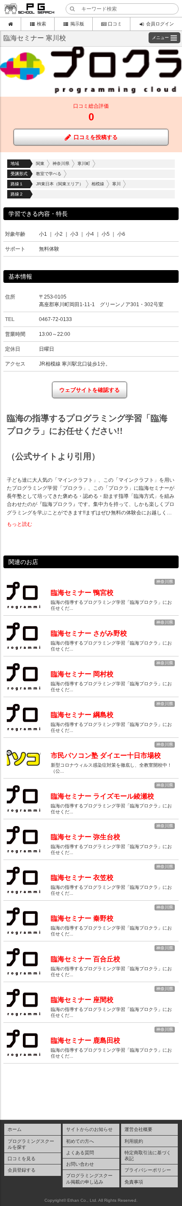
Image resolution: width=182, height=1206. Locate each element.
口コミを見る (22, 1158)
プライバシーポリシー (147, 1169)
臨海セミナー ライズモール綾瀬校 (102, 796)
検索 (41, 23)
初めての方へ (80, 1141)
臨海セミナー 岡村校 (82, 674)
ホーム (15, 1129)
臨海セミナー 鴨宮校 (82, 592)
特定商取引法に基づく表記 (147, 1155)
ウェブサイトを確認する (89, 390)
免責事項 (133, 1181)
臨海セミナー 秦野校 (82, 918)
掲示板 (77, 23)
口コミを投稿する (96, 137)
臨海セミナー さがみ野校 (89, 633)
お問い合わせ (80, 1164)
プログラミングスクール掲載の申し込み (89, 1178)
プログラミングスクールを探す (31, 1144)
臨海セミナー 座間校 (82, 999)
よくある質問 (80, 1152)
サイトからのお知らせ (89, 1129)
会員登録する (22, 1169)
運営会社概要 (138, 1129)
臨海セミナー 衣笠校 (82, 877)
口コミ (115, 23)
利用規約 (133, 1141)
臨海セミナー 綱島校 (82, 714)
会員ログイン (160, 23)
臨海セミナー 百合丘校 (85, 959)
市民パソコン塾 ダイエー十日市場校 (106, 755)
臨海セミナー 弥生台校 (85, 836)
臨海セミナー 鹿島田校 (85, 1040)
